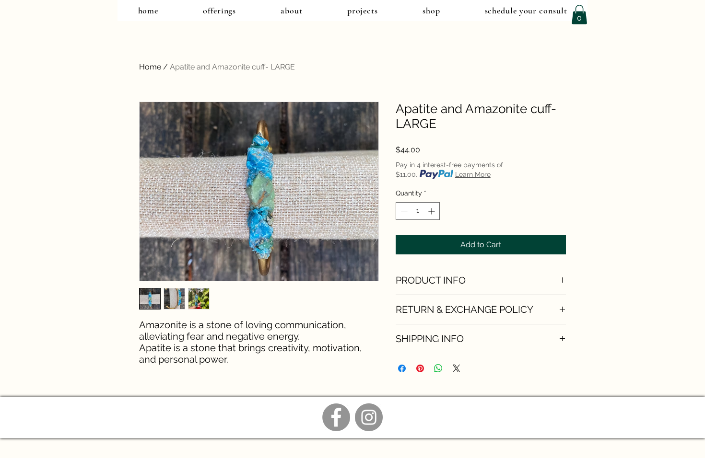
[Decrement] (403, 211)
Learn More (473, 174)
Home (150, 66)
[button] (579, 14)
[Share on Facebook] (402, 368)
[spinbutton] (417, 211)
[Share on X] (456, 368)
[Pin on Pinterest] (420, 368)
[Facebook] (336, 417)
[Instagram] (369, 417)
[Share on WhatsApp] (438, 368)
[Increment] (432, 211)
